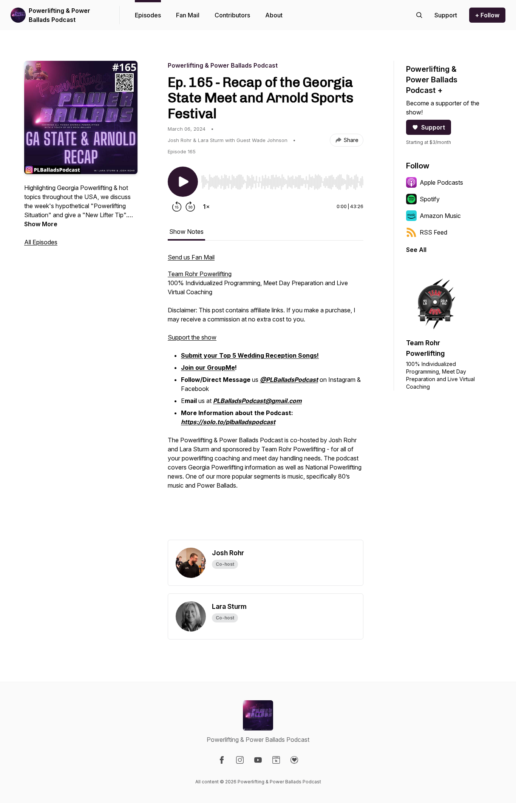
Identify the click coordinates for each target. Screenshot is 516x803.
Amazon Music (440, 215)
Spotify (430, 199)
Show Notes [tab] (186, 231)
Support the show (192, 337)
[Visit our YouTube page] (258, 760)
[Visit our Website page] (276, 760)
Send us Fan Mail (191, 257)
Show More (40, 224)
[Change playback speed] (206, 206)
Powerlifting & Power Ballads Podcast (59, 15)
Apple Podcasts (441, 182)
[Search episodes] (419, 15)
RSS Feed (433, 232)
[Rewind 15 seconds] (176, 206)
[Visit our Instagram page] (240, 760)
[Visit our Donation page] (294, 760)
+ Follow (487, 15)
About (274, 15)
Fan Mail (187, 15)
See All (416, 249)
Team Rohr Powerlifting (200, 274)
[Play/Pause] (183, 182)
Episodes (148, 15)
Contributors (232, 15)
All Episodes (40, 242)
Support (433, 127)
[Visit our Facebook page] (222, 760)
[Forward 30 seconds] (190, 206)
